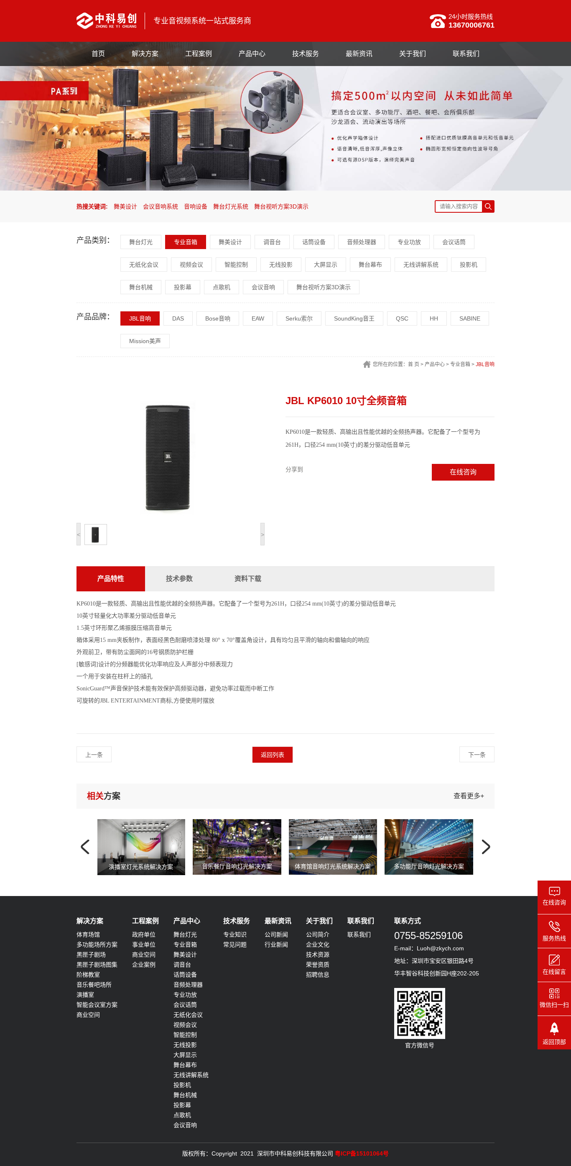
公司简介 (317, 934)
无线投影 (281, 264)
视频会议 (191, 264)
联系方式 (407, 920)
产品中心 (252, 53)
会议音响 (263, 287)
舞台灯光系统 (230, 206)
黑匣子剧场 (91, 954)
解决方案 (145, 53)
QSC (402, 318)
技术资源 (317, 954)
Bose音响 (217, 318)
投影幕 (182, 287)
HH (434, 318)
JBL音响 (140, 318)
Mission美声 (145, 341)
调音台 (272, 242)
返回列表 (272, 754)
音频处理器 (361, 242)
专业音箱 (185, 242)
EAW (258, 318)
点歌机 (221, 287)
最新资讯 (359, 53)
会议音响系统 (160, 206)
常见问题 (235, 944)
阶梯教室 (88, 974)
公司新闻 (276, 934)
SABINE (469, 318)
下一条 (477, 754)
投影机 (468, 264)
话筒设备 (314, 242)
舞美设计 (125, 206)
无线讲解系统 (420, 264)
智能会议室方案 (96, 1004)
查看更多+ (469, 795)
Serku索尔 (299, 318)
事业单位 (143, 944)
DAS (178, 318)
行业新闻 (276, 944)
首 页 (413, 364)
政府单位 (143, 934)
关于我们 (412, 53)
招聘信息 (317, 974)
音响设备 (195, 206)
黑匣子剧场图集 (96, 964)
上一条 (94, 754)
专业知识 (235, 934)
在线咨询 (463, 472)
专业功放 (409, 242)
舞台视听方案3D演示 (281, 206)
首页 (98, 53)
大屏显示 (325, 264)
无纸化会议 (143, 264)
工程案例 (198, 53)
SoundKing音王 (354, 318)
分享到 (294, 469)
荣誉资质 (317, 964)
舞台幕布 (370, 264)
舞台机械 (141, 287)
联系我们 (466, 53)
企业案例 (143, 964)
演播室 (85, 994)
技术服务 (305, 53)
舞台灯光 (141, 242)
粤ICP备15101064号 (362, 1153)
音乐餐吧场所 (94, 984)
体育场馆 (88, 934)
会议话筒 (454, 242)
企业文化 (317, 944)
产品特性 (110, 578)
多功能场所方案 (96, 944)
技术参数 (179, 578)
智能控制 (236, 264)
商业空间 (88, 1014)
